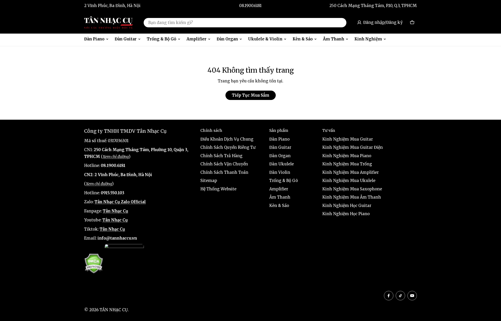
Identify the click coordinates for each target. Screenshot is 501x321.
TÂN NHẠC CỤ (114, 309)
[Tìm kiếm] (341, 22)
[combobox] (245, 22)
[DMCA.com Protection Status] (93, 263)
